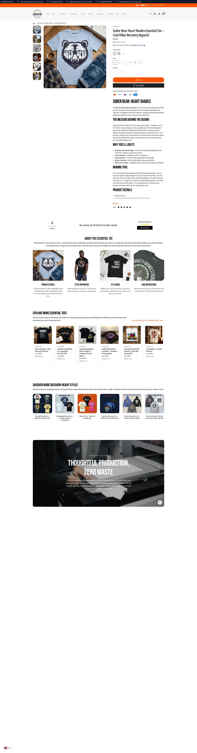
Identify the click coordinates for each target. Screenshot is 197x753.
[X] (121, 207)
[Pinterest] (145, 5)
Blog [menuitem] (117, 14)
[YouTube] (142, 5)
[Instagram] (140, 5)
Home (34, 23)
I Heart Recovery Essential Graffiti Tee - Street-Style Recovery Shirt (131, 351)
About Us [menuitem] (110, 14)
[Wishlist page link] (150, 14)
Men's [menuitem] (54, 14)
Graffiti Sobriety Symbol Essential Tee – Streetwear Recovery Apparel (109, 351)
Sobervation (38, 346)
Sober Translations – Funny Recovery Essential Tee (43, 350)
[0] (162, 14)
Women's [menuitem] (62, 14)
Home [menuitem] (47, 14)
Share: (114, 207)
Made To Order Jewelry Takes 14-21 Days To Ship (63, 1)
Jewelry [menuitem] (90, 14)
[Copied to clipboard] (130, 207)
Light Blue (114, 53)
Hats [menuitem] (83, 14)
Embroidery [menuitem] (100, 14)
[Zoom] (103, 28)
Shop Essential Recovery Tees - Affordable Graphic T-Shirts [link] (147, 320)
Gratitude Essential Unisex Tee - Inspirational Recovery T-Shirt (64, 351)
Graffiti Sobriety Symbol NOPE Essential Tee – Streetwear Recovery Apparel (86, 352)
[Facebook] (137, 5)
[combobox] (8, 748)
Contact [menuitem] (123, 14)
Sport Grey (119, 53)
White (123, 53)
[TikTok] (148, 5)
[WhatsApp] (127, 207)
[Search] (155, 14)
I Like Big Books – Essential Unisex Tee (154, 350)
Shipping (114, 42)
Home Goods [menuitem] (73, 14)
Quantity (115, 68)
